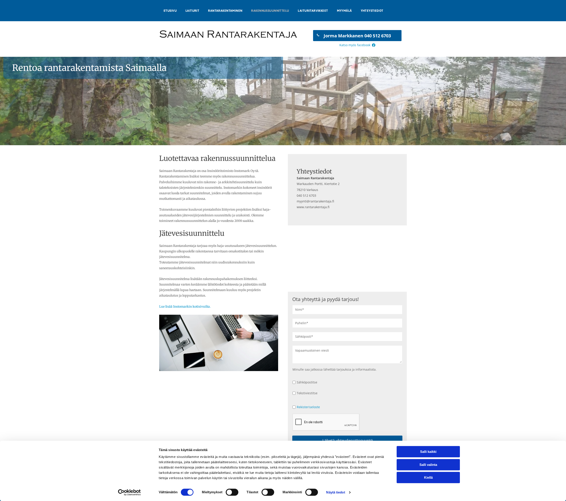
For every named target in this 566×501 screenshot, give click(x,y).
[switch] (232, 492)
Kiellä (428, 477)
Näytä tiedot (335, 492)
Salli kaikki (428, 451)
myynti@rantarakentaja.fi (315, 201)
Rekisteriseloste (308, 407)
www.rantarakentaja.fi (313, 207)
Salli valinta (428, 465)
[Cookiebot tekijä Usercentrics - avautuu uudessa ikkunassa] (129, 492)
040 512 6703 (306, 195)
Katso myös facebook (354, 45)
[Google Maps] (347, 258)
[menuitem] (170, 10)
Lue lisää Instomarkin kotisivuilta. (185, 307)
